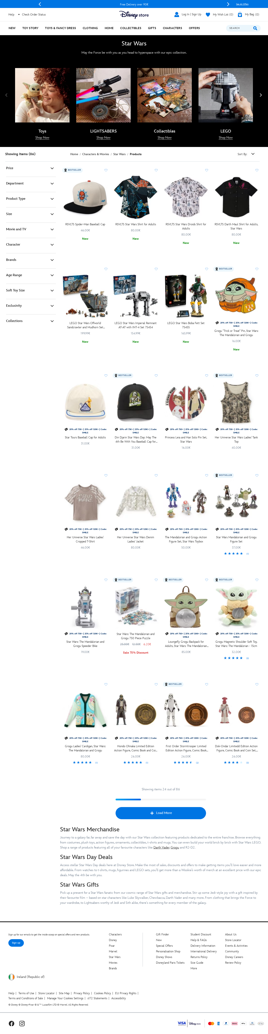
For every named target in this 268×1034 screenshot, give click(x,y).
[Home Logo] (134, 14)
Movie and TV (16, 229)
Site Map (64, 993)
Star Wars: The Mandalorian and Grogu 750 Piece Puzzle (136, 636)
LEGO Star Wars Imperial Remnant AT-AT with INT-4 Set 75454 (136, 325)
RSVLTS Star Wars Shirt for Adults (135, 224)
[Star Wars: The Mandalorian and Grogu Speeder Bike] (85, 607)
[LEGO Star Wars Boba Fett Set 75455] (186, 296)
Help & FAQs (199, 940)
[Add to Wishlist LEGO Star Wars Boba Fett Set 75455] (206, 269)
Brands (11, 260)
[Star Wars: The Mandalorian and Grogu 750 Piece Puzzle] (136, 607)
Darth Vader (161, 848)
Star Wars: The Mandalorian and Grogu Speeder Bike (85, 644)
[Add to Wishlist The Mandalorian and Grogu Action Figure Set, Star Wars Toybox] (206, 475)
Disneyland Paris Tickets (170, 962)
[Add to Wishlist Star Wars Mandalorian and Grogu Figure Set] (256, 475)
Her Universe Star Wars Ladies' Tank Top (236, 439)
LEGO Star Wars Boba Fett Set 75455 (186, 325)
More (194, 968)
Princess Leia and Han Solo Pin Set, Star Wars (186, 439)
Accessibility (118, 998)
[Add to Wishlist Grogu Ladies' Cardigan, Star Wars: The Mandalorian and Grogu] (105, 684)
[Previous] (40, 4)
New (159, 940)
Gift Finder (162, 934)
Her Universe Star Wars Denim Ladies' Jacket (135, 539)
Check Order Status (34, 14)
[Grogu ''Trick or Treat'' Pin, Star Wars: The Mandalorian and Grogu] (236, 296)
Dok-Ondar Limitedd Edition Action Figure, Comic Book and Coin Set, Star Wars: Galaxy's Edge (236, 748)
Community (232, 951)
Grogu (175, 848)
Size (9, 214)
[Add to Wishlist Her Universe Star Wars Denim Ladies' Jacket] (156, 475)
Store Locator (233, 940)
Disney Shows (164, 957)
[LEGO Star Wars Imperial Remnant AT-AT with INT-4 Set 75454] (136, 296)
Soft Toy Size (15, 290)
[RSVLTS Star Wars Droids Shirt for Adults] (186, 197)
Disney (113, 940)
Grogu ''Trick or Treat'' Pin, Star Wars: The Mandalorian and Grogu (236, 333)
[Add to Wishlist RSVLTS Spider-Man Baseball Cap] (105, 170)
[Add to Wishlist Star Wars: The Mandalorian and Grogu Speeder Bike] (105, 579)
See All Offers (242, 4)
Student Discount (201, 934)
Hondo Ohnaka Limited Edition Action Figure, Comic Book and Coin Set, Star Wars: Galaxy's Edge (135, 748)
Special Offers (164, 946)
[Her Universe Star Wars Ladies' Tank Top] (236, 403)
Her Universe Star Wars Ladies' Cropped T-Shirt (85, 539)
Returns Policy (199, 957)
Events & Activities (236, 946)
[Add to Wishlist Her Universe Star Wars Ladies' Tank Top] (256, 375)
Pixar (112, 946)
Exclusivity (14, 306)
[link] (42, 137)
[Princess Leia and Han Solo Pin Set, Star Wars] (186, 403)
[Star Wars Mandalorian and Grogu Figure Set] (236, 502)
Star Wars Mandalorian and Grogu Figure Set (236, 539)
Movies (113, 962)
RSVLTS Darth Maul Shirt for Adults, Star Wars (236, 226)
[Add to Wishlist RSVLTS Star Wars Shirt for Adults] (156, 170)
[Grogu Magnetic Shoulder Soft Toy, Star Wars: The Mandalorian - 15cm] (236, 607)
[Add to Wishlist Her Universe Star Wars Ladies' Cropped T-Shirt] (105, 475)
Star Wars (114, 957)
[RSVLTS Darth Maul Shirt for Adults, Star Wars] (236, 197)
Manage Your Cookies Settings (65, 998)
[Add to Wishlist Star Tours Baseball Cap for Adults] (105, 375)
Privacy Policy (82, 993)
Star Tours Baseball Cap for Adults (85, 437)
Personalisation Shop (168, 951)
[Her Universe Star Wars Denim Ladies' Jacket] (136, 502)
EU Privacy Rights (125, 993)
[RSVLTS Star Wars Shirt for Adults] (136, 197)
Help (11, 993)
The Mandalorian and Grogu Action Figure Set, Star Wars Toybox (186, 539)
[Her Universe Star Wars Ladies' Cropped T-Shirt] (85, 502)
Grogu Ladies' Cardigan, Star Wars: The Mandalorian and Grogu (85, 748)
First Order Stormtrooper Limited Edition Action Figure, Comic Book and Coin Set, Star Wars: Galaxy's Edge (186, 748)
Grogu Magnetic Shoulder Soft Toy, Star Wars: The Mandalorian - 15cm (236, 644)
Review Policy (233, 962)
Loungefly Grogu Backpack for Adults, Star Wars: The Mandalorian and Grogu (186, 644)
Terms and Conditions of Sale (25, 998)
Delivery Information (203, 946)
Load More (164, 813)
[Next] (228, 4)
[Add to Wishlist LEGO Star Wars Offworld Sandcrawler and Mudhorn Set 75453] (105, 269)
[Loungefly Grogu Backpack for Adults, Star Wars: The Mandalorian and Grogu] (186, 607)
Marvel (113, 951)
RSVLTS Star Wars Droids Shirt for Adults (186, 226)
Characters (115, 934)
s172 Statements (97, 998)
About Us (230, 934)
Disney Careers (234, 957)
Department (15, 183)
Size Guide (197, 962)
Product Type (15, 199)
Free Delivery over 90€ (134, 4)
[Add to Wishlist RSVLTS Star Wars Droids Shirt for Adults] (206, 170)
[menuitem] (12, 28)
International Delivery (204, 951)
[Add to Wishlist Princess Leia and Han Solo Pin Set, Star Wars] (206, 375)
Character (13, 245)
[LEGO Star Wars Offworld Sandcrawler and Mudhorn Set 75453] (85, 296)
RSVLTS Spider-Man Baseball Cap (85, 224)
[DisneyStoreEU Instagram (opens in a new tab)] (22, 1023)
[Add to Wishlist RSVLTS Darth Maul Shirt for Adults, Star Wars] (256, 170)
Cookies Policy (102, 993)
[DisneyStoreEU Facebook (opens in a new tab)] (11, 1023)
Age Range (14, 275)
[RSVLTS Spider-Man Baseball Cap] (85, 197)
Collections (14, 321)
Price (9, 168)
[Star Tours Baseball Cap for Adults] (85, 403)
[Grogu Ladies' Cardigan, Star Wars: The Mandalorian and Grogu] (85, 711)
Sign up (16, 942)
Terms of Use (26, 993)
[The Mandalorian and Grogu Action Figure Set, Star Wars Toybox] (186, 502)
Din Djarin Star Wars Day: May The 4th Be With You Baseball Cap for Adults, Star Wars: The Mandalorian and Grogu (136, 440)
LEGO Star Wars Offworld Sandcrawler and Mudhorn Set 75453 (85, 325)
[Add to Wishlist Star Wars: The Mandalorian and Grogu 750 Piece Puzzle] (156, 579)
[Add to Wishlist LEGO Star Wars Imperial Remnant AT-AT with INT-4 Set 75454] (156, 269)
